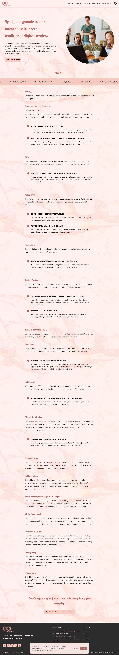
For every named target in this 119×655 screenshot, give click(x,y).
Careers (78, 4)
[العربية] (115, 3)
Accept (84, 648)
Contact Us (96, 4)
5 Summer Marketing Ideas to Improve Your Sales (66, 640)
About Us (86, 4)
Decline (76, 648)
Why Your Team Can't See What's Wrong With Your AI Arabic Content (66, 632)
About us (85, 637)
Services (70, 4)
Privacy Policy (52, 650)
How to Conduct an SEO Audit (64, 636)
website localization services (39, 421)
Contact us (86, 639)
